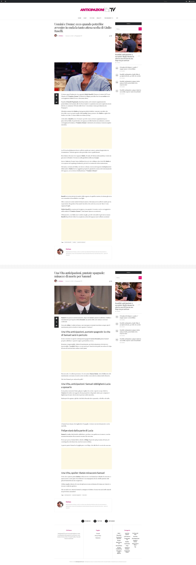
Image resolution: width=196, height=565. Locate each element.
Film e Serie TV (119, 543)
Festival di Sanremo (119, 538)
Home (79, 18)
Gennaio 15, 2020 (69, 35)
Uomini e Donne (135, 541)
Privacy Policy (98, 535)
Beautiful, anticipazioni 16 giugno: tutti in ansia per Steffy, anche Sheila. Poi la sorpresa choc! (130, 83)
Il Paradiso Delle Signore (118, 552)
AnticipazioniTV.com (80, 561)
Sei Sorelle (127, 543)
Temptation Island (127, 551)
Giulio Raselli (68, 242)
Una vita (84, 495)
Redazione (98, 537)
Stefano (61, 35)
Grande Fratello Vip (119, 548)
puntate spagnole (77, 495)
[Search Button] (186, 1)
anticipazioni (68, 495)
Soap (85, 18)
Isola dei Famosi (127, 534)
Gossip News (119, 545)
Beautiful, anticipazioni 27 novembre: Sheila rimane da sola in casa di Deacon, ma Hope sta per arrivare (124, 57)
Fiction (92, 18)
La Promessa (127, 536)
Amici (119, 533)
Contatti (98, 533)
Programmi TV (109, 18)
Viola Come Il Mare (135, 544)
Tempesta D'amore (127, 548)
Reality (99, 18)
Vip (117, 18)
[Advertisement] (83, 49)
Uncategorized (135, 538)
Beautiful (119, 535)
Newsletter (192, 1)
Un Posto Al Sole (135, 534)
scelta (74, 242)
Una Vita (135, 536)
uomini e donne (81, 242)
